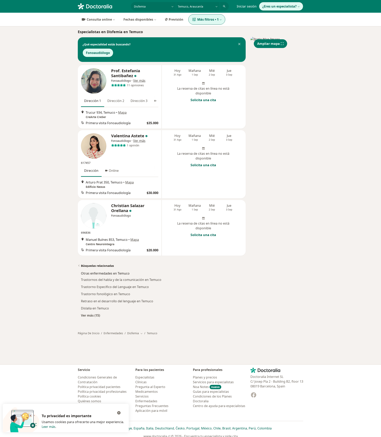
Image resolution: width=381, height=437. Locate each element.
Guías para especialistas (211, 391)
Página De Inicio (88, 333)
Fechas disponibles (138, 19)
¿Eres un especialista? (279, 6)
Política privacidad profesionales (102, 391)
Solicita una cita (203, 100)
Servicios (142, 396)
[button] (239, 44)
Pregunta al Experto (150, 387)
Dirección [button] (91, 170)
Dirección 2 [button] (115, 101)
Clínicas (141, 382)
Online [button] (114, 170)
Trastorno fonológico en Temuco (105, 294)
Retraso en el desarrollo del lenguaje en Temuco (117, 301)
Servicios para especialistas (213, 382)
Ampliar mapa (268, 43)
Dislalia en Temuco (95, 308)
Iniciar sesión (247, 6)
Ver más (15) (90, 315)
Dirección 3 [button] (139, 101)
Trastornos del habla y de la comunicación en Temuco (121, 280)
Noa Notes (206, 387)
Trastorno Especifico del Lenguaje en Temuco (115, 287)
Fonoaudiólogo (98, 53)
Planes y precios (205, 377)
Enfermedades (113, 333)
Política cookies (89, 396)
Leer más (48, 427)
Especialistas (144, 377)
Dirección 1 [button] (92, 101)
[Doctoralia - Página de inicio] (103, 6)
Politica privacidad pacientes (99, 387)
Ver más (139, 80)
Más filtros (208, 19)
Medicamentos (146, 391)
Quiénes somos (89, 401)
